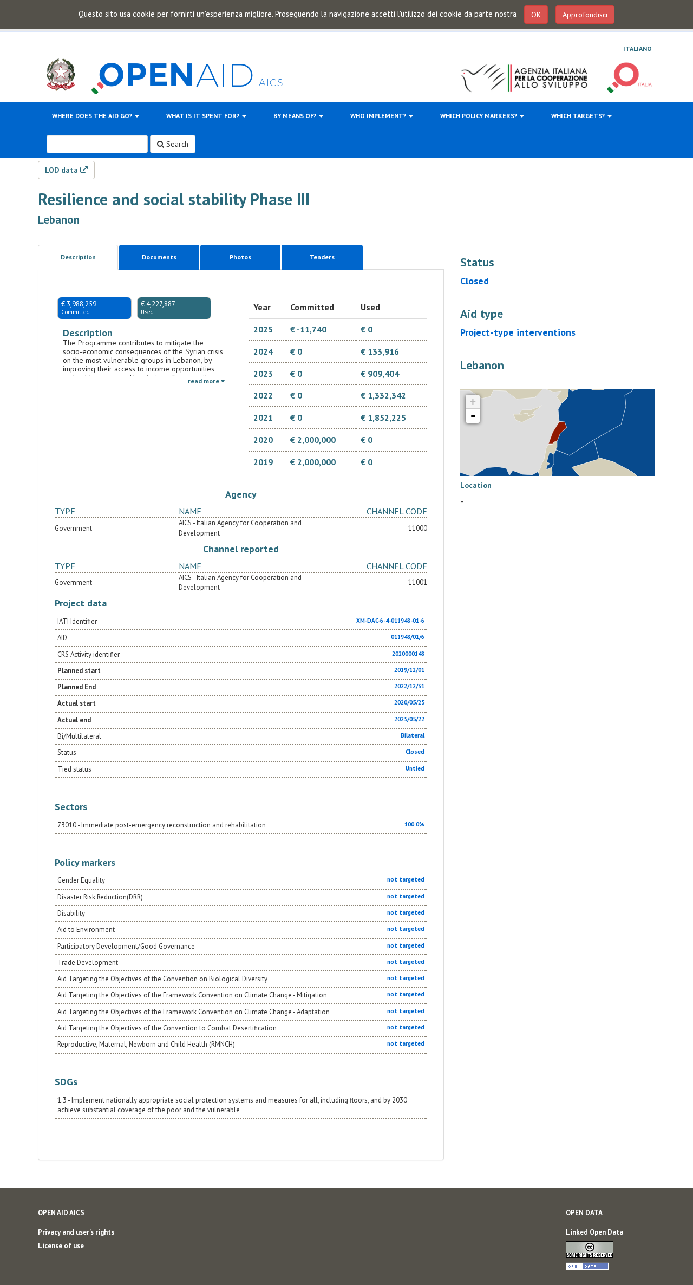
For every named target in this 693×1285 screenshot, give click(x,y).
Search (176, 144)
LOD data (62, 170)
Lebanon (59, 219)
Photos (240, 257)
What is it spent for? (203, 116)
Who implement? (379, 116)
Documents (159, 257)
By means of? (295, 116)
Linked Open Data (594, 1232)
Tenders (322, 257)
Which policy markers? (479, 116)
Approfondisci (585, 14)
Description (78, 257)
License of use (61, 1245)
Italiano (637, 48)
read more (204, 381)
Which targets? (578, 116)
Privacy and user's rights (76, 1232)
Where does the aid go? (93, 116)
